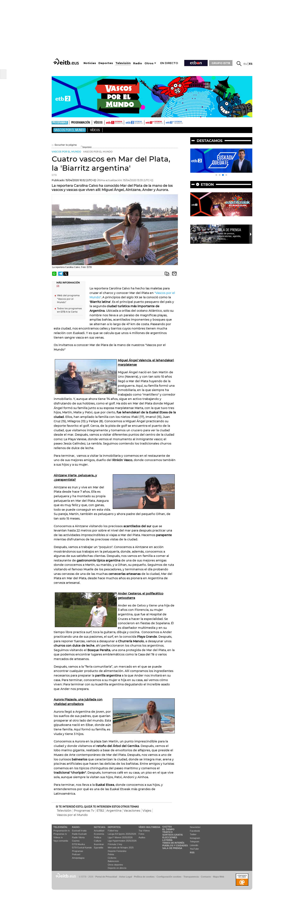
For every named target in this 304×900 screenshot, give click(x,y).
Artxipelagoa (78, 858)
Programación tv (61, 830)
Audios (142, 837)
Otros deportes (115, 864)
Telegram (194, 841)
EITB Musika (78, 844)
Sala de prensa (229, 230)
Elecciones (169, 837)
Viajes (146, 810)
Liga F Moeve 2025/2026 (120, 837)
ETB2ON (166, 122)
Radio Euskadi (79, 834)
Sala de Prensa (172, 848)
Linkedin (194, 845)
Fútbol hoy (113, 830)
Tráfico (167, 832)
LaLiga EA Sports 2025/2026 (122, 834)
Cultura (97, 840)
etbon (207, 184)
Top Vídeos (144, 830)
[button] (216, 175)
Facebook (195, 831)
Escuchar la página (66, 145)
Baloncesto (113, 861)
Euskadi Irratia (79, 830)
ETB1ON (146, 122)
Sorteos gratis (172, 834)
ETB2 (134, 122)
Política (97, 837)
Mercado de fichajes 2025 (121, 847)
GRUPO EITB (221, 63)
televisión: (60, 827)
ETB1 (114, 122)
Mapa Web (218, 876)
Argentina (113, 810)
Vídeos (98, 122)
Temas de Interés (173, 843)
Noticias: (100, 827)
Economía (99, 834)
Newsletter (195, 827)
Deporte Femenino (117, 851)
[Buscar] (239, 63)
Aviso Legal (125, 876)
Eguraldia (98, 847)
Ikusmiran (99, 844)
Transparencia (191, 876)
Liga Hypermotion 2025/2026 (122, 840)
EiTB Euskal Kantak (82, 847)
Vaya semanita (60, 840)
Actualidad (99, 830)
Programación (80, 122)
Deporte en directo (117, 868)
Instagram (195, 838)
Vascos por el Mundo (69, 130)
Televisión (64, 810)
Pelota (111, 854)
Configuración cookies (169, 876)
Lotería (167, 840)
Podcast (76, 854)
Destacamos (210, 141)
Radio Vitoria (78, 837)
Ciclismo (112, 858)
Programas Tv (84, 810)
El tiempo (168, 829)
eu (245, 63)
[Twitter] (65, 274)
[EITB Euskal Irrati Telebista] (66, 61)
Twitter (193, 834)
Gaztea (75, 840)
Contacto (206, 876)
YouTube (194, 849)
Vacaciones (132, 810)
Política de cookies (144, 876)
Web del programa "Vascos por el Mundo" (68, 298)
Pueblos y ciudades (175, 845)
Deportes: (114, 827)
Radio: (76, 827)
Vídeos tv (58, 837)
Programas (59, 122)
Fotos (141, 834)
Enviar (174, 274)
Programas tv (60, 834)
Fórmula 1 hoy (115, 844)
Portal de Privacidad (106, 876)
